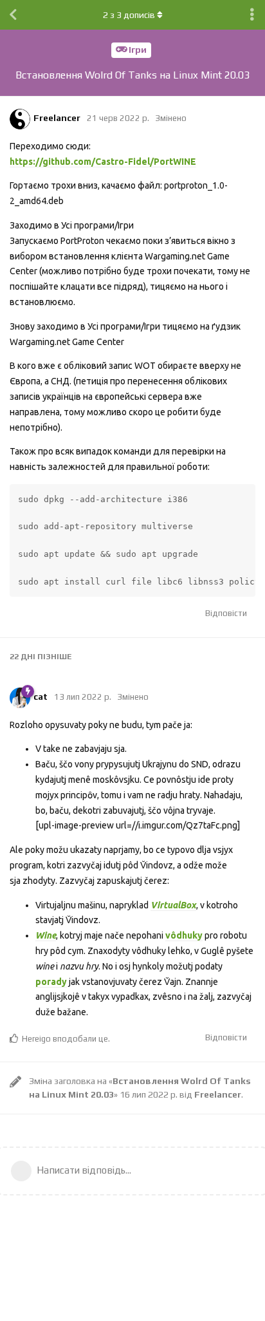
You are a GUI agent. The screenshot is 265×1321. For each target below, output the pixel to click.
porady (51, 982)
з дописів (129, 15)
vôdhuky (184, 935)
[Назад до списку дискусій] (13, 15)
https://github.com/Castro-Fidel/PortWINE (103, 161)
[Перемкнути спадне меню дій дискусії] (252, 15)
